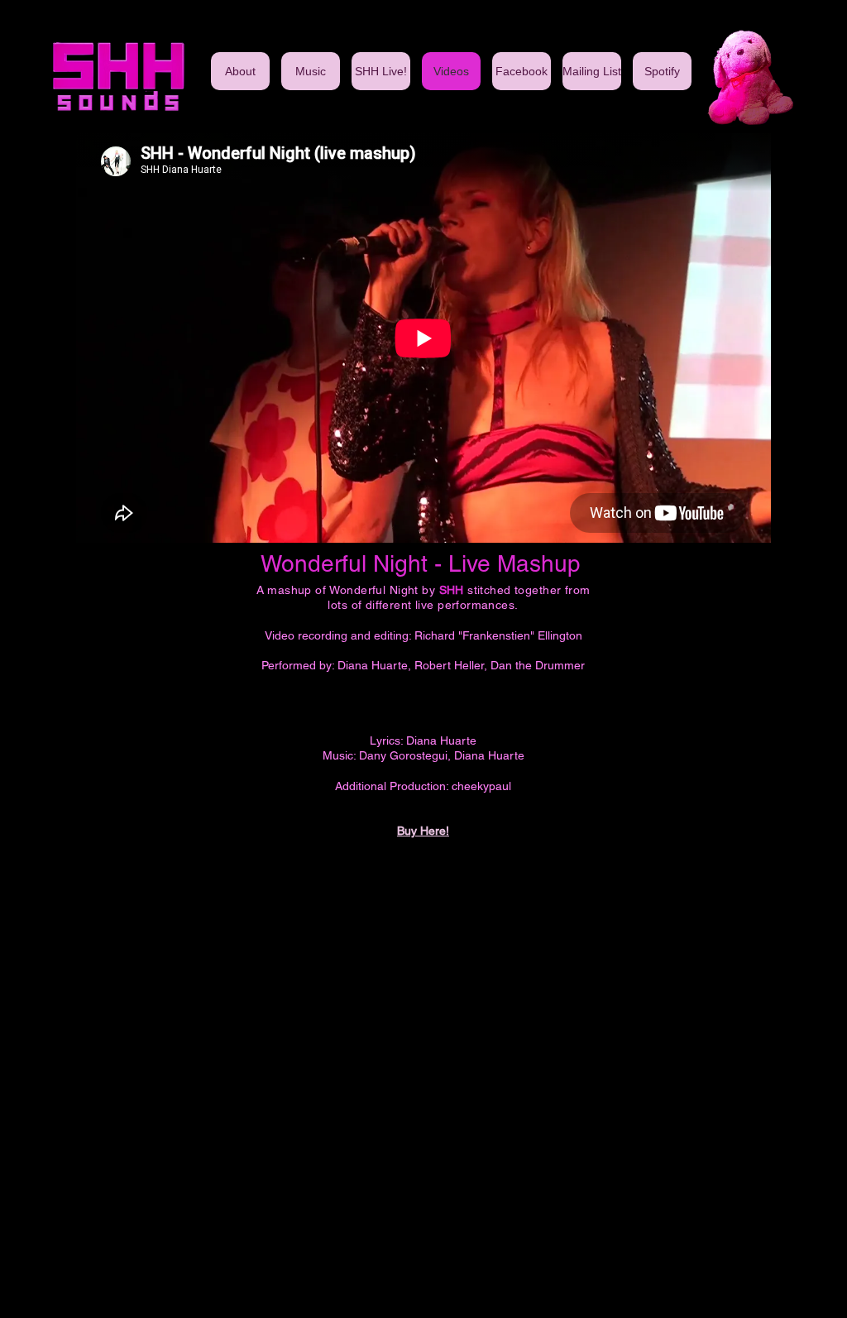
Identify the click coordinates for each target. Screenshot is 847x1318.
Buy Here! (423, 830)
